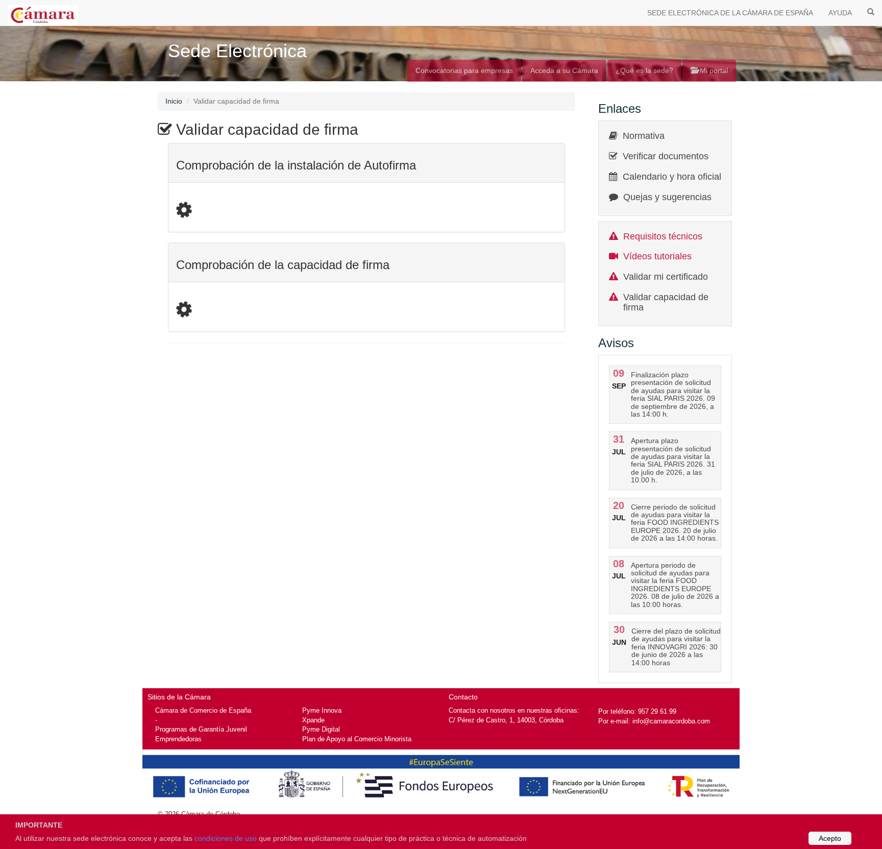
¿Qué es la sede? (644, 70)
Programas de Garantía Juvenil (201, 729)
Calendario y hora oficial (672, 177)
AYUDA (840, 13)
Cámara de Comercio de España (203, 710)
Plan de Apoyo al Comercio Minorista (356, 739)
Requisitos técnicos (662, 236)
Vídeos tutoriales (657, 256)
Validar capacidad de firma (665, 302)
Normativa (644, 136)
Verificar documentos (665, 156)
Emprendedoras (178, 739)
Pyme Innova (321, 710)
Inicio (173, 101)
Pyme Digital (321, 729)
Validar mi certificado (665, 277)
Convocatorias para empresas (464, 70)
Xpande (313, 720)
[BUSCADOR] (871, 11)
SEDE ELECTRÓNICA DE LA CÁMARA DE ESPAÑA (730, 13)
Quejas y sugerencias (667, 197)
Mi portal (713, 70)
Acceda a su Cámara (564, 70)
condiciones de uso (225, 838)
